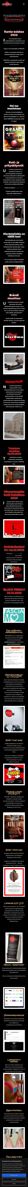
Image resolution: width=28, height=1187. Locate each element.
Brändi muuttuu (14, 296)
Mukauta (14, 1179)
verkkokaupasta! (14, 45)
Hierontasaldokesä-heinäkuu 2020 (14, 494)
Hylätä (14, 1183)
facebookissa (16, 553)
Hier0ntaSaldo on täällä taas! (14, 235)
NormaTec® (14, 381)
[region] (14, 1173)
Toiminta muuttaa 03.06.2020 (14, 451)
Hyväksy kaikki (14, 1175)
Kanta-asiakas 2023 (14, 33)
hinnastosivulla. (19, 188)
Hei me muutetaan (14, 107)
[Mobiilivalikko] (23, 4)
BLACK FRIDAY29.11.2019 (14, 590)
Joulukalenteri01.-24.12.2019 (14, 548)
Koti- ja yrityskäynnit (14, 163)
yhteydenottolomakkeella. (14, 195)
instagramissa (10, 555)
